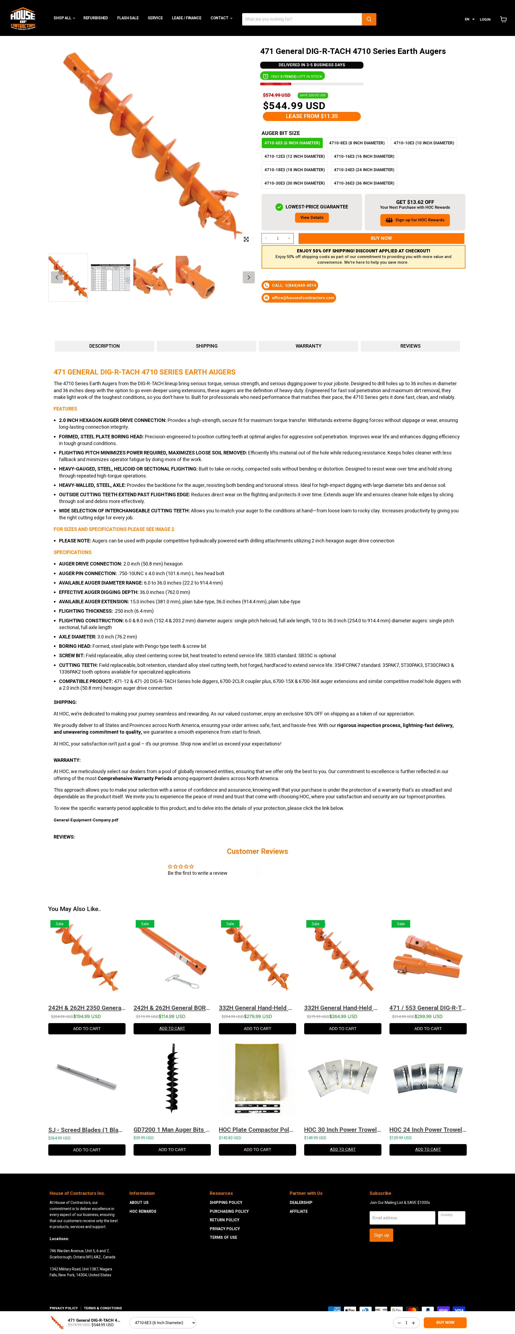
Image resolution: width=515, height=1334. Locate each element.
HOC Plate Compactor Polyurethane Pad (257, 1129)
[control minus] (265, 238)
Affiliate (299, 1211)
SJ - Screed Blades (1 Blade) (87, 1130)
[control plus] (290, 238)
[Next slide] (249, 277)
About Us (139, 1203)
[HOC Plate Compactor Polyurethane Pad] (257, 1081)
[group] (68, 277)
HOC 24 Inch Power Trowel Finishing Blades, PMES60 (428, 1129)
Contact (220, 18)
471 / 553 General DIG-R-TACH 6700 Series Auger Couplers (428, 1008)
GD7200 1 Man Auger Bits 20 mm (172, 1129)
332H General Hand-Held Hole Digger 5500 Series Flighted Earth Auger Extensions (342, 1008)
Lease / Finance (186, 18)
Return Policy (224, 1220)
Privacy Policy (225, 1229)
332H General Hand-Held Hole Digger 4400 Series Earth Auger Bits (257, 1008)
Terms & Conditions (103, 1308)
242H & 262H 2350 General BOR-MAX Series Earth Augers (87, 1008)
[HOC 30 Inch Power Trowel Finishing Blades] (342, 1081)
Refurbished (95, 18)
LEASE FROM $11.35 (312, 116)
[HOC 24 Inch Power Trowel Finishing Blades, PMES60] (428, 1081)
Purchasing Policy (229, 1211)
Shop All (63, 18)
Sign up (381, 1235)
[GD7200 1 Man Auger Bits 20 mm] (172, 1081)
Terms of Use (223, 1237)
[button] (470, 19)
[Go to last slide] (57, 277)
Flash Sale (128, 18)
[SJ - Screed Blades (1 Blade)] (87, 1081)
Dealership (301, 1203)
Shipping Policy (226, 1203)
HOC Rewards (143, 1211)
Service (155, 18)
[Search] (369, 19)
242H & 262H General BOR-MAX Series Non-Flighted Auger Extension (172, 1008)
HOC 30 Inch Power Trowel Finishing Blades (342, 1129)
